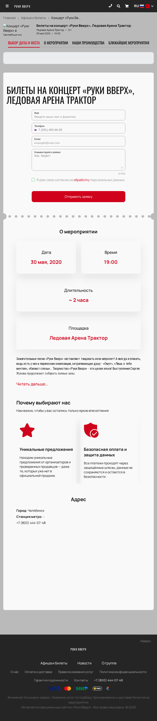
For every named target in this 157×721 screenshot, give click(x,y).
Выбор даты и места (24, 42)
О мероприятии (56, 42)
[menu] (7, 6)
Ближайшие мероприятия (129, 42)
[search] (118, 6)
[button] (36, 129)
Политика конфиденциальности (123, 672)
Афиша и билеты (53, 663)
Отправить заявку (78, 196)
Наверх (145, 641)
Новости (84, 663)
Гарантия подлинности (51, 680)
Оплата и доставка (38, 672)
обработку (82, 180)
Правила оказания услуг (75, 672)
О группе (109, 663)
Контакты (81, 680)
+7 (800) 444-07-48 (31, 523)
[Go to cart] (127, 6)
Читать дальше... (32, 384)
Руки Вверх (22, 6)
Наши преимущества (88, 42)
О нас (15, 672)
